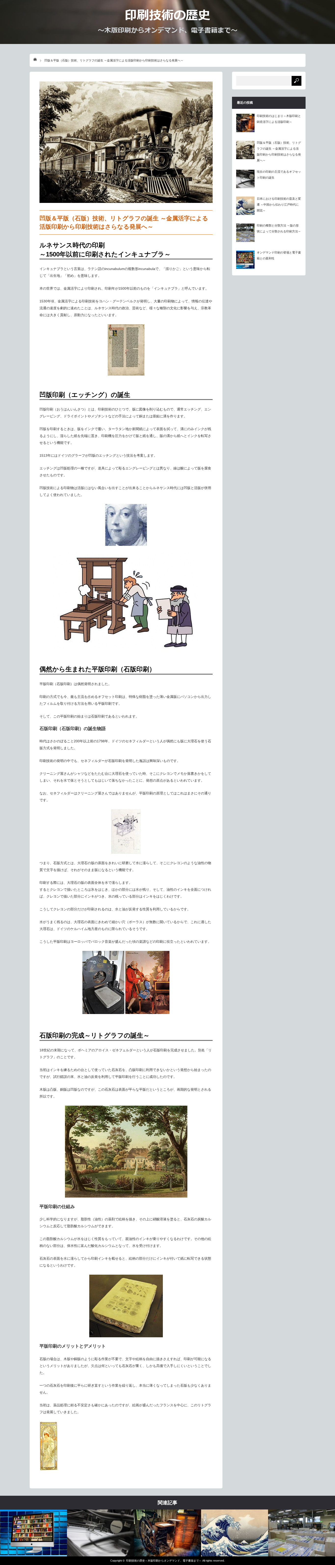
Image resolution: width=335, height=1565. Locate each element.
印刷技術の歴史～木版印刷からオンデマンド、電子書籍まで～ (164, 1560)
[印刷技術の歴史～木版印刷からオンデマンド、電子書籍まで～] (167, 32)
